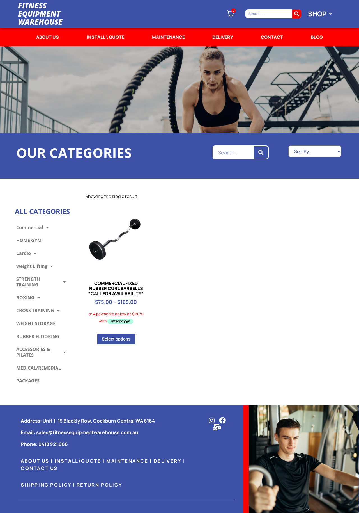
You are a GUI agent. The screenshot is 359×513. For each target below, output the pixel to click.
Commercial (29, 227)
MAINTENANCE (168, 37)
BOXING (25, 298)
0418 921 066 (53, 444)
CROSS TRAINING (35, 310)
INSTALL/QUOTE (78, 461)
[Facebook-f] (222, 420)
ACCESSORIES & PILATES (33, 352)
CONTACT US (39, 468)
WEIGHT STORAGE (36, 323)
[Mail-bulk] (217, 427)
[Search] (296, 13)
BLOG (317, 37)
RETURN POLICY (99, 485)
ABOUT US (47, 37)
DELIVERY (222, 37)
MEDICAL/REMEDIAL (38, 368)
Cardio (23, 253)
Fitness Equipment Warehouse (40, 14)
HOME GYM (29, 240)
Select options (116, 339)
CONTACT (272, 37)
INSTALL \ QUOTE (105, 37)
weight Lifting (31, 266)
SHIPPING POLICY (46, 485)
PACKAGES (28, 381)
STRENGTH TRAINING (28, 282)
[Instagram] (211, 420)
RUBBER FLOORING (37, 336)
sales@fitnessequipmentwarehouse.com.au (87, 432)
